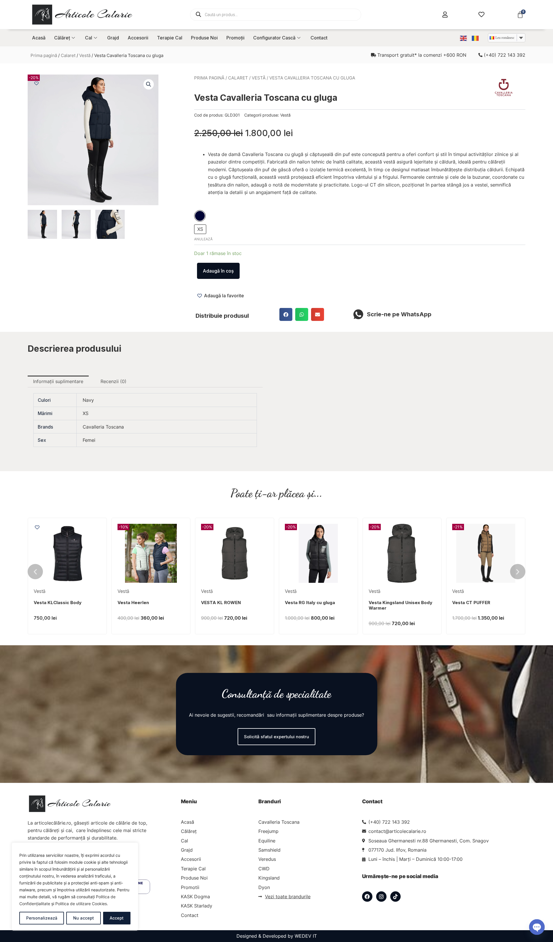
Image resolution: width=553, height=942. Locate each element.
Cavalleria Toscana (103, 427)
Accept (117, 918)
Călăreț (62, 38)
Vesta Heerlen (133, 602)
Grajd (113, 38)
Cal (88, 38)
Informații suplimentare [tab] (58, 381)
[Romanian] (475, 37)
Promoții (235, 38)
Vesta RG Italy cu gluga (310, 602)
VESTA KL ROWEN (221, 602)
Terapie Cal (169, 38)
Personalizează (41, 918)
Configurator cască (274, 38)
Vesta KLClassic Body (58, 602)
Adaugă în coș (218, 271)
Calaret (68, 55)
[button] (148, 84)
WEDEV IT (306, 936)
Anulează (203, 239)
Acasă (39, 38)
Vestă (84, 55)
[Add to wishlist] (36, 83)
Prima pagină (44, 55)
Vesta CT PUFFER (471, 602)
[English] (463, 37)
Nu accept (83, 918)
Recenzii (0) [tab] (113, 381)
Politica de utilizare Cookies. (81, 903)
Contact (318, 38)
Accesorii (138, 38)
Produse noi (204, 38)
